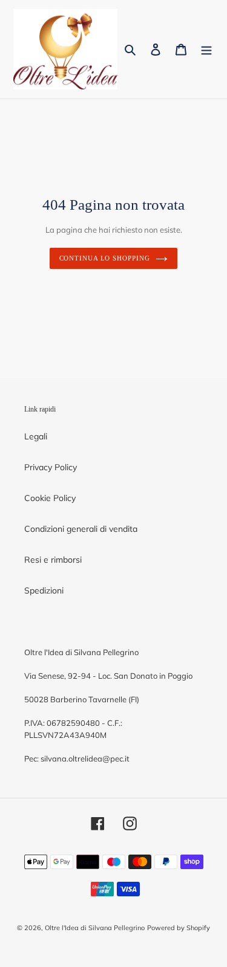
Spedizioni (44, 590)
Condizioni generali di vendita (80, 528)
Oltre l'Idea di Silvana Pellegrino (95, 927)
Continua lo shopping (104, 258)
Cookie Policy (50, 498)
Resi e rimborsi (53, 559)
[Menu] (206, 49)
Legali (35, 436)
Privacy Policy (50, 467)
